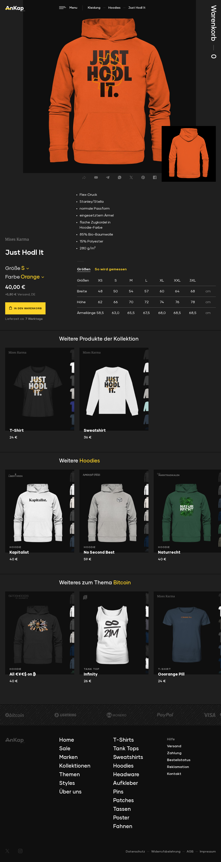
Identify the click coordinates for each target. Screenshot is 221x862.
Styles (67, 783)
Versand (174, 746)
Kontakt (174, 774)
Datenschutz (135, 851)
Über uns (70, 792)
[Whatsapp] (119, 177)
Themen (69, 774)
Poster (121, 818)
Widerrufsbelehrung (165, 851)
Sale (64, 748)
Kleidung (94, 7)
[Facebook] (154, 177)
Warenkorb (213, 32)
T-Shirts (123, 740)
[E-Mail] (96, 177)
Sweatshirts (128, 757)
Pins (118, 792)
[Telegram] (107, 177)
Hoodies (114, 7)
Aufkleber (125, 783)
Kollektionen (74, 766)
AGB (190, 851)
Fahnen (122, 826)
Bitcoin (122, 582)
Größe (12, 268)
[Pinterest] (143, 177)
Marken (68, 757)
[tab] (146, 296)
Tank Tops (126, 748)
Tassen (122, 809)
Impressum (208, 851)
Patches (123, 800)
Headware (126, 774)
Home (66, 740)
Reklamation (178, 767)
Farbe (12, 277)
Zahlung (174, 753)
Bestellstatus (178, 760)
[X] (131, 177)
